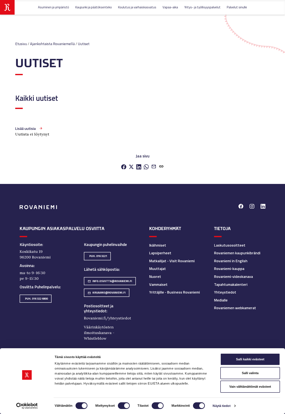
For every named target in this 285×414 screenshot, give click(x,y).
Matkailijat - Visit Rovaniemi (172, 261)
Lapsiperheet (160, 253)
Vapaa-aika (170, 7)
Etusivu (21, 44)
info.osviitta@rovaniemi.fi (110, 281)
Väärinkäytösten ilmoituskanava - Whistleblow (99, 333)
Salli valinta (250, 373)
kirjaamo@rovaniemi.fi (107, 292)
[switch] (124, 405)
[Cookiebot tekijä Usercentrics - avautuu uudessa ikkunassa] (27, 406)
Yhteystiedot (225, 292)
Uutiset (84, 44)
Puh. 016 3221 (98, 256)
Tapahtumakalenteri (230, 284)
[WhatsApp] (146, 167)
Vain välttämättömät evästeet (250, 386)
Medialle (221, 300)
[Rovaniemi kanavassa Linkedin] (263, 207)
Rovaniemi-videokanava (233, 276)
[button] (161, 166)
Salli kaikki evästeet (250, 359)
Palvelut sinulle (237, 7)
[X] (131, 167)
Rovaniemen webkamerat (235, 308)
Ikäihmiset (157, 245)
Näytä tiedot (221, 406)
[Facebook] (123, 167)
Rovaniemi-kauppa (229, 268)
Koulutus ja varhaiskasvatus (137, 7)
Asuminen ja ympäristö (53, 7)
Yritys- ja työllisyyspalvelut (202, 7)
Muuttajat (157, 268)
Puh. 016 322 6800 (36, 298)
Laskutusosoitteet (229, 245)
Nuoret (155, 276)
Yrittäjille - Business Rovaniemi (174, 292)
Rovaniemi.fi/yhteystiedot (107, 318)
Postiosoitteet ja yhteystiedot (98, 308)
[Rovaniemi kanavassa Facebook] (240, 207)
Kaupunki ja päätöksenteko (93, 7)
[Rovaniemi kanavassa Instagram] (252, 207)
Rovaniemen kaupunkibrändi (237, 253)
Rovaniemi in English (230, 261)
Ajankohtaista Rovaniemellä (52, 44)
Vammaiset (158, 284)
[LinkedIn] (138, 167)
